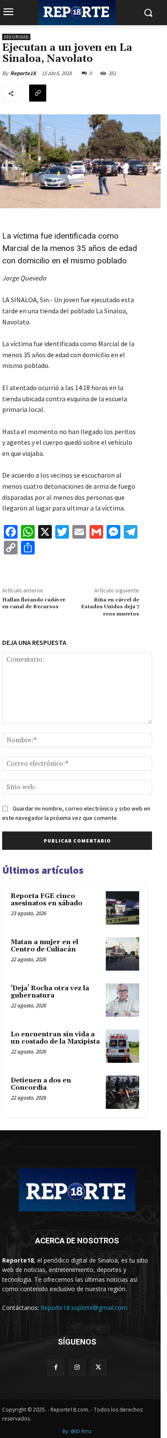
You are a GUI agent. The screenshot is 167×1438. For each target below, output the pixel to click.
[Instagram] (77, 1367)
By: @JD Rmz (77, 1431)
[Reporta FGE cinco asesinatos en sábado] (122, 908)
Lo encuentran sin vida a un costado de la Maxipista (55, 1038)
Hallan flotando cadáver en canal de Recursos (34, 603)
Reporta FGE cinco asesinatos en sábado (46, 899)
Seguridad (16, 37)
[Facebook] (56, 1367)
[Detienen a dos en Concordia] (122, 1092)
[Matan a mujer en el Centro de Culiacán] (122, 954)
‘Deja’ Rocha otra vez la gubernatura (50, 992)
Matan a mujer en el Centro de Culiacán (44, 946)
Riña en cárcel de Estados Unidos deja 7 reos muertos (110, 607)
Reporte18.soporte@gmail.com (84, 1308)
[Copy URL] (37, 93)
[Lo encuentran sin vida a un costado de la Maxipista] (122, 1046)
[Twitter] (98, 1367)
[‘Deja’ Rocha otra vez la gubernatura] (122, 1000)
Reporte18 (23, 73)
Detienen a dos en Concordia (41, 1084)
